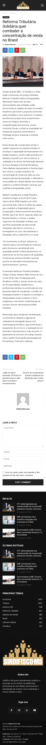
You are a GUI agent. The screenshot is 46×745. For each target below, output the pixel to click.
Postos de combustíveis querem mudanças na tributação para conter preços (33, 377)
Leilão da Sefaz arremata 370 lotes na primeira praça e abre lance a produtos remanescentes (12, 378)
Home (5, 13)
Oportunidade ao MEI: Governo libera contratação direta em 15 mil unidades (29, 532)
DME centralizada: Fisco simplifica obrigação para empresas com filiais (27, 519)
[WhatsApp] (22, 50)
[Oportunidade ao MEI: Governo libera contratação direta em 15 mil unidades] (9, 533)
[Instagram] (19, 710)
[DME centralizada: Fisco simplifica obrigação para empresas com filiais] (9, 520)
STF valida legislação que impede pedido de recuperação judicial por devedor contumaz (29, 506)
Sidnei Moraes (10, 44)
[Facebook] (5, 50)
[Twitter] (11, 50)
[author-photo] (23, 405)
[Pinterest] (16, 50)
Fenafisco (12, 13)
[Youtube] (34, 710)
